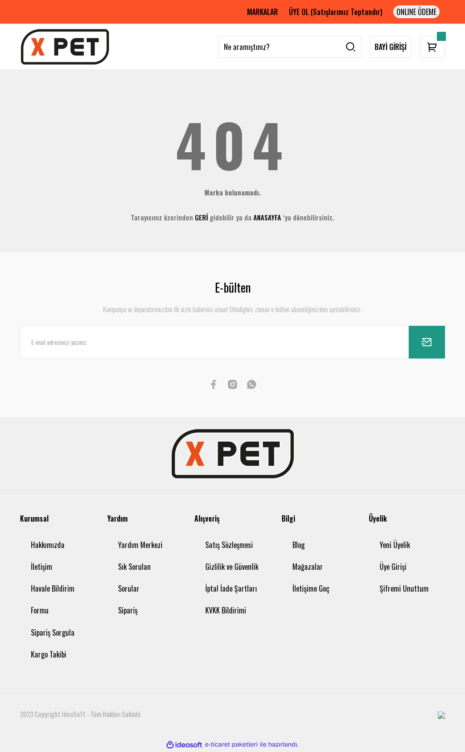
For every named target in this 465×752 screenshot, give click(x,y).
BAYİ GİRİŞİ (390, 46)
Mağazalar (307, 566)
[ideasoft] (184, 744)
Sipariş (128, 610)
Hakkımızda (47, 544)
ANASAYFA (267, 217)
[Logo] (65, 46)
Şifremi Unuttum (404, 588)
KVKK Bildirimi (225, 610)
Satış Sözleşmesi (229, 544)
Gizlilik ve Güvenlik (231, 566)
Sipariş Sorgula (52, 632)
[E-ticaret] (231, 744)
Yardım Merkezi (140, 544)
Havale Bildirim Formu (52, 599)
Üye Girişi (393, 566)
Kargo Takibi (48, 654)
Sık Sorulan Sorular (134, 577)
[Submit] (427, 342)
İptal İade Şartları (231, 588)
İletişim (41, 566)
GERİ (201, 217)
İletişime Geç (310, 588)
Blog (298, 544)
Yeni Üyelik (395, 544)
